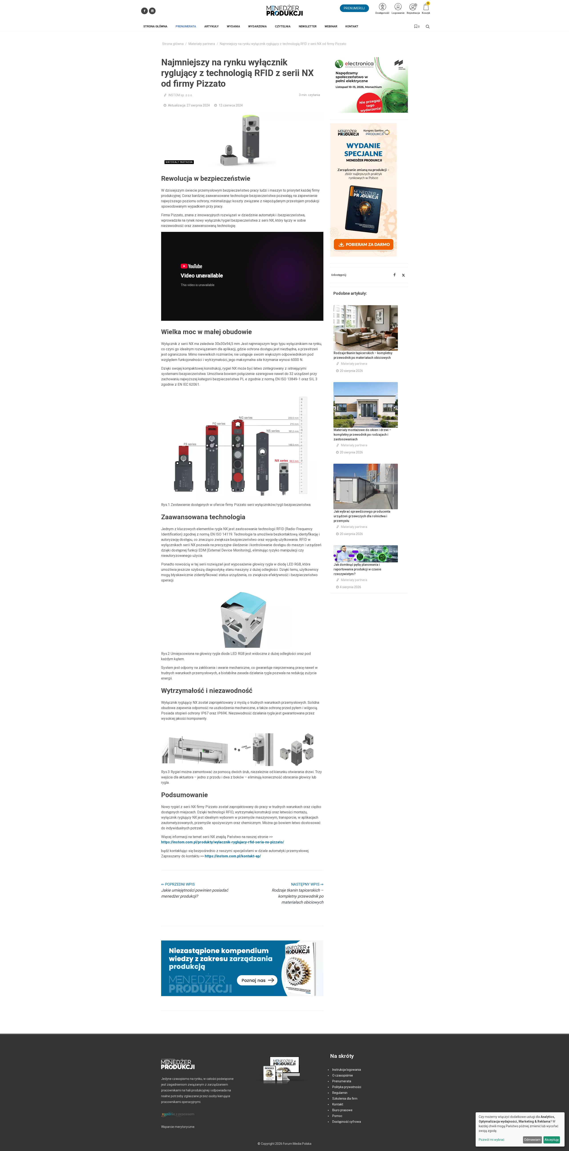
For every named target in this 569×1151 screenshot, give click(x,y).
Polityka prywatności (346, 1087)
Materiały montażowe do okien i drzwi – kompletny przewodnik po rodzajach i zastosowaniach (362, 434)
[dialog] (520, 1129)
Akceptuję (552, 1139)
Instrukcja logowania (346, 1069)
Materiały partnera (201, 44)
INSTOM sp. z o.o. (180, 95)
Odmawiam (532, 1139)
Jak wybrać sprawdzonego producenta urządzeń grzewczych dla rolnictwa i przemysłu (362, 516)
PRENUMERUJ (354, 8)
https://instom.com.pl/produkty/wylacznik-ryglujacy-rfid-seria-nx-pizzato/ (222, 842)
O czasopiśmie (342, 1075)
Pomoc (337, 1116)
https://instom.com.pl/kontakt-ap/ (233, 856)
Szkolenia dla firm (344, 1098)
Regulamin (339, 1093)
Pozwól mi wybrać (491, 1139)
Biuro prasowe (342, 1110)
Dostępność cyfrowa (346, 1121)
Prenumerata (341, 1081)
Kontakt (337, 1104)
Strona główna (173, 44)
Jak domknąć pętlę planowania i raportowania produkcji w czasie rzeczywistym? (357, 569)
